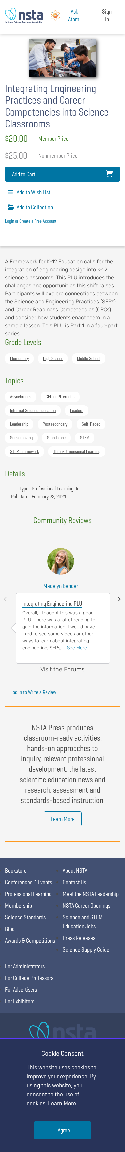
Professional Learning (28, 894)
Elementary (19, 358)
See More (77, 648)
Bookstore (16, 870)
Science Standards (25, 917)
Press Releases (79, 938)
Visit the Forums (62, 669)
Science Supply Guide (86, 949)
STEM (84, 438)
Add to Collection (34, 207)
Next (119, 599)
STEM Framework (24, 451)
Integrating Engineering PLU (52, 603)
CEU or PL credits (60, 397)
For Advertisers (21, 989)
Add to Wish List (33, 192)
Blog (10, 929)
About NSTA (75, 870)
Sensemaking (21, 438)
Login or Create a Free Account (30, 221)
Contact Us (74, 882)
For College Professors (29, 978)
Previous (5, 599)
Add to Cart (23, 174)
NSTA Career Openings (86, 905)
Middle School (88, 358)
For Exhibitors (19, 1001)
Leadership (19, 424)
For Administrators (25, 966)
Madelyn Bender (60, 586)
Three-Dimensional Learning (76, 451)
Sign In (107, 15)
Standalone (56, 438)
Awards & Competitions (30, 940)
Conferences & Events (28, 882)
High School (53, 358)
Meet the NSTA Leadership (91, 894)
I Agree (62, 1130)
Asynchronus (20, 397)
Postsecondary (55, 424)
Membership (18, 905)
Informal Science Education (33, 410)
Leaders (76, 410)
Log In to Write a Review (33, 692)
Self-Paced (91, 424)
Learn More (63, 819)
